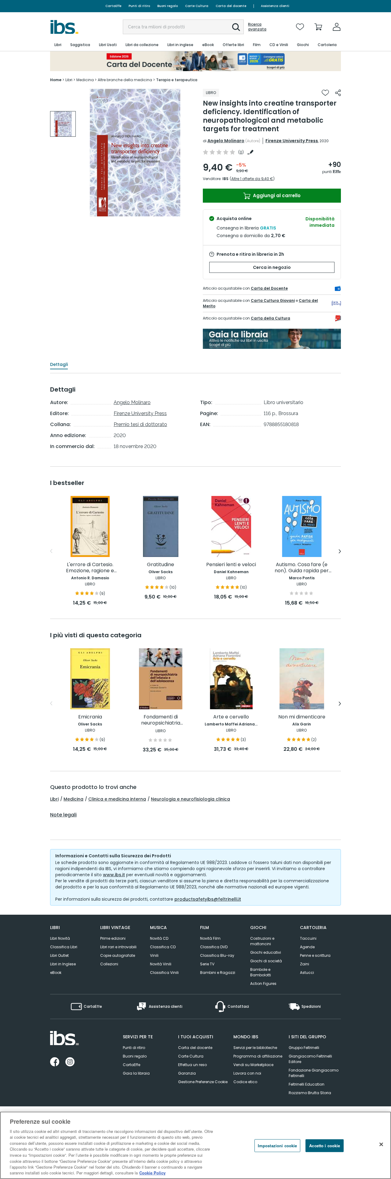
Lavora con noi (247, 1073)
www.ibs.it (114, 875)
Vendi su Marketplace (253, 1064)
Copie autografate (117, 955)
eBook (55, 972)
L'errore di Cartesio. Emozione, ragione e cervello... (90, 568)
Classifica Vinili (164, 972)
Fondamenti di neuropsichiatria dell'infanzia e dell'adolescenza (161, 720)
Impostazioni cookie (277, 1145)
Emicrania (90, 717)
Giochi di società (266, 961)
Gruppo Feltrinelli (304, 1047)
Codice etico (245, 1081)
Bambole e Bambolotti (260, 972)
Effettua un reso (192, 1064)
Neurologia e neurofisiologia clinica (190, 799)
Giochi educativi (265, 952)
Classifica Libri (63, 946)
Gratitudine (160, 565)
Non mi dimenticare (301, 717)
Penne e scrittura (315, 955)
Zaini (304, 964)
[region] (195, 1145)
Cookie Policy (152, 1173)
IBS (225, 178)
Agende (307, 946)
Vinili (154, 955)
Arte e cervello (231, 717)
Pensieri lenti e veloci (231, 565)
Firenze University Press (291, 141)
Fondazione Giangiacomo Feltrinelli (313, 1073)
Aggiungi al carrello (276, 195)
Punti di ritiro (139, 6)
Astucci (307, 972)
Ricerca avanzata (257, 27)
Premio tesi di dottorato (140, 424)
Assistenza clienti (275, 6)
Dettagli (59, 364)
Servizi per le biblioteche (255, 1047)
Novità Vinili (160, 964)
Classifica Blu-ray (217, 955)
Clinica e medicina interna (117, 799)
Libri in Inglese (63, 964)
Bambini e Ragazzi (217, 972)
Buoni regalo (167, 6)
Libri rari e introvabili (118, 946)
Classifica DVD (214, 946)
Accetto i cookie (324, 1145)
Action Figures (263, 983)
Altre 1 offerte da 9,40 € (252, 178)
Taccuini (308, 938)
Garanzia (187, 1073)
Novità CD (159, 938)
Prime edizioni (113, 938)
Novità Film (210, 938)
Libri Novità (60, 938)
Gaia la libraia (136, 1073)
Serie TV (207, 964)
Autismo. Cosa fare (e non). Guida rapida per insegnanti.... (302, 568)
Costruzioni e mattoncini (262, 941)
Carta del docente (231, 6)
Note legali (63, 815)
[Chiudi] (381, 1144)
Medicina (73, 799)
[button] (236, 27)
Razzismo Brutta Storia (310, 1092)
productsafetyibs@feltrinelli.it (207, 899)
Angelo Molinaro (225, 141)
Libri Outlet (59, 955)
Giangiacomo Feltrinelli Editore (310, 1059)
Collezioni (109, 964)
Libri (54, 799)
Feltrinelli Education (306, 1084)
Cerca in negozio (272, 267)
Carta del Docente (269, 288)
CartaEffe (113, 6)
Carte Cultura (196, 6)
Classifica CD (163, 946)
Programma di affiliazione (257, 1056)
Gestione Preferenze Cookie (203, 1081)
